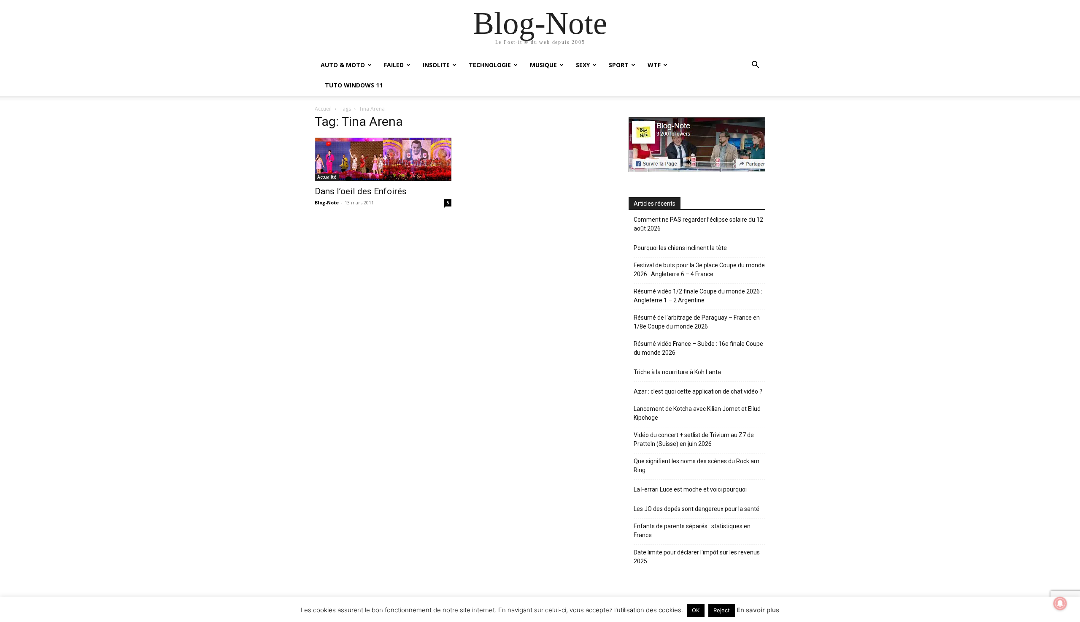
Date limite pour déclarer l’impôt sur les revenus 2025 (697, 557)
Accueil (323, 108)
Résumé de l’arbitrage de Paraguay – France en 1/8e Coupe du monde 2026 (697, 322)
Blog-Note (327, 202)
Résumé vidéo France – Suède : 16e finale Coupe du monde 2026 (698, 348)
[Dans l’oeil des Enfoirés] (383, 159)
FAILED (394, 65)
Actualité (326, 177)
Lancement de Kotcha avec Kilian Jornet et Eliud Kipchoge (697, 413)
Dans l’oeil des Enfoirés (361, 191)
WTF (654, 65)
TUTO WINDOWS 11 (354, 85)
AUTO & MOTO (343, 65)
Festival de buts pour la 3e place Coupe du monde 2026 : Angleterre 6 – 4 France (699, 269)
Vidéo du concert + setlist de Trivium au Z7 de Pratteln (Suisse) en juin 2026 (694, 439)
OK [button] (695, 610)
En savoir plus (758, 610)
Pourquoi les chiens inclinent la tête (680, 247)
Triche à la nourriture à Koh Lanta (677, 372)
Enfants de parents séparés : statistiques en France (692, 530)
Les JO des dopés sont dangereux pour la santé (696, 508)
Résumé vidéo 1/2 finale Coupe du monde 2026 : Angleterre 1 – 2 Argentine (698, 296)
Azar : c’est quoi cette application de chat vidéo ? (698, 391)
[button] (755, 66)
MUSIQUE (543, 65)
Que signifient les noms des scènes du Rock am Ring (696, 465)
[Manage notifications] (1060, 603)
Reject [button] (721, 610)
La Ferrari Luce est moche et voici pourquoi (690, 489)
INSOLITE (436, 65)
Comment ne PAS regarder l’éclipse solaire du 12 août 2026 (698, 224)
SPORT (619, 65)
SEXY (583, 65)
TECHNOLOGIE (490, 65)
